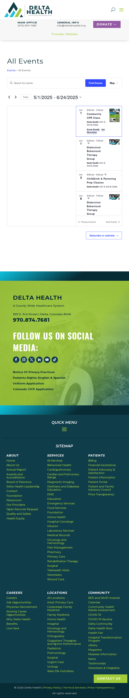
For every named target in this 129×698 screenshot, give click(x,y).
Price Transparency (101, 494)
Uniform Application (28, 383)
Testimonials (97, 663)
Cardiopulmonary (59, 469)
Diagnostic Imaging (60, 482)
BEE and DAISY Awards (104, 598)
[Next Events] (16, 97)
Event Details (93, 129)
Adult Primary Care (60, 602)
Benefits (12, 623)
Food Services (56, 508)
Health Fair (95, 632)
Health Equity (15, 518)
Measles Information (102, 654)
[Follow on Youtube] (47, 360)
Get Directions (96, 131)
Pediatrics (54, 648)
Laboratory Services (60, 530)
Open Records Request (22, 509)
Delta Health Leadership (22, 486)
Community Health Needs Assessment (101, 608)
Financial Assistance (102, 465)
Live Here (12, 628)
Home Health (56, 517)
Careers (11, 598)
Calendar (94, 602)
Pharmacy (54, 552)
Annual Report (16, 469)
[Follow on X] (31, 360)
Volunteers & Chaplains (104, 668)
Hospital (53, 623)
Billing (92, 460)
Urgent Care (55, 662)
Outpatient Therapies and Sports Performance (64, 642)
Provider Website (64, 34)
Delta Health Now (100, 628)
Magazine (95, 649)
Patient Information (101, 477)
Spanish (59, 377)
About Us (12, 465)
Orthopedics (55, 636)
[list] (99, 161)
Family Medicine (58, 614)
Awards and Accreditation (15, 476)
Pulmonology (56, 653)
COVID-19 (94, 614)
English (43, 377)
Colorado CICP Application (33, 389)
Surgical (52, 565)
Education (54, 499)
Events (11, 70)
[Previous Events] (9, 97)
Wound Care (55, 579)
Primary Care (56, 556)
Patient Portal (97, 482)
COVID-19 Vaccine (100, 619)
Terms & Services (74, 687)
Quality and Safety (18, 513)
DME (50, 494)
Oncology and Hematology (56, 541)
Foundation (14, 495)
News (92, 659)
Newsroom (14, 500)
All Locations (56, 598)
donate (104, 24)
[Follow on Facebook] (16, 360)
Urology (52, 666)
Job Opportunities (18, 602)
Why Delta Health (18, 619)
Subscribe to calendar (102, 235)
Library (92, 645)
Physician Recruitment (21, 607)
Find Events (95, 83)
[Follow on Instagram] (24, 360)
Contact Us (109, 678)
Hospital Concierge (60, 521)
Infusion (52, 526)
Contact (11, 491)
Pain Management (60, 547)
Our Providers (15, 504)
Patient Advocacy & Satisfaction (101, 471)
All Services (54, 460)
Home (10, 460)
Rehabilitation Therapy (62, 561)
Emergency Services (61, 503)
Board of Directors (19, 482)
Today (25, 96)
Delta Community (100, 623)
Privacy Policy (52, 687)
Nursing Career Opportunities (16, 613)
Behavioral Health (59, 465)
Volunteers (54, 574)
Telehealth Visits (58, 570)
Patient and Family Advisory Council (101, 488)
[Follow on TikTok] (55, 360)
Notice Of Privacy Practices (34, 372)
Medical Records (58, 535)
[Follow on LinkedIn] (39, 360)
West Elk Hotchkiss (60, 671)
